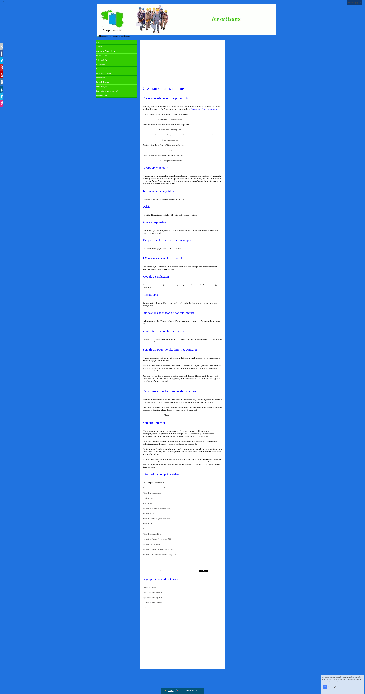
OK (325, 687)
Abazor (166, 415)
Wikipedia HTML (149, 514)
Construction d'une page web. (153, 592)
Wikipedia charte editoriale (151, 544)
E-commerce (100, 64)
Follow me (161, 571)
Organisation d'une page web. (153, 598)
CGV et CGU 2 (101, 60)
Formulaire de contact (103, 73)
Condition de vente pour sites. (153, 603)
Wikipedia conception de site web (154, 488)
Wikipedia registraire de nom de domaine (156, 508)
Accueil (98, 42)
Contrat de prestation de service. (153, 608)
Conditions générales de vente (106, 51)
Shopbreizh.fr (151, 107)
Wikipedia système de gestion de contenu (156, 519)
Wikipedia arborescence (151, 529)
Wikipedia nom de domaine (152, 493)
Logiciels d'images (102, 82)
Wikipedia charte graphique (152, 534)
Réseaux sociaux (102, 95)
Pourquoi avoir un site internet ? (107, 91)
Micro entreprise (101, 87)
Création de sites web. (156, 587)
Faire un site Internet (103, 69)
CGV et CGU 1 (101, 56)
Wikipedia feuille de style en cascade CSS (157, 539)
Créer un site (190, 690)
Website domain (148, 498)
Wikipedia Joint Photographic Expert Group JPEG (160, 555)
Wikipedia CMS (148, 524)
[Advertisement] (182, 63)
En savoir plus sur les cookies (337, 687)
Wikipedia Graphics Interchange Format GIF (158, 549)
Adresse (99, 47)
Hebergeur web (148, 503)
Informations (100, 78)
